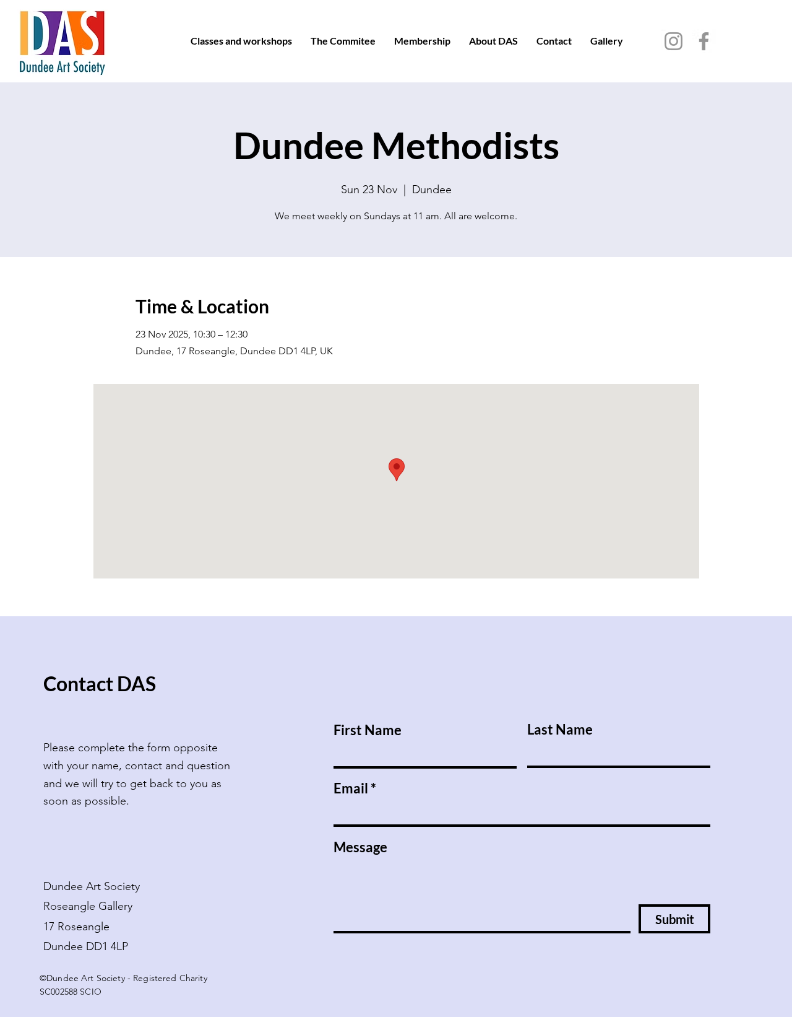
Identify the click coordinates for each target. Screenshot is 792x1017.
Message (360, 847)
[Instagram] (673, 41)
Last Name (560, 729)
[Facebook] (704, 41)
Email (351, 788)
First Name (368, 730)
